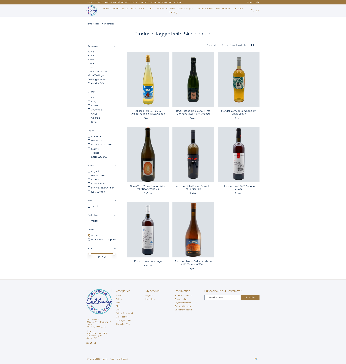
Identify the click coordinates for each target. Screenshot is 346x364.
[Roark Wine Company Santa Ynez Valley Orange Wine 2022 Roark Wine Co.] (148, 154)
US (92, 97)
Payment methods (183, 303)
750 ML (95, 206)
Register (149, 295)
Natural (95, 179)
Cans (150, 8)
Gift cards (238, 8)
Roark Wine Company (103, 239)
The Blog (173, 12)
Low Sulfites (98, 191)
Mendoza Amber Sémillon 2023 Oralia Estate (238, 112)
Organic (95, 171)
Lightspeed (123, 359)
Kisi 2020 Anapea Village (148, 261)
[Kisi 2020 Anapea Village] (148, 229)
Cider (141, 8)
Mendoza (96, 140)
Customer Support (183, 310)
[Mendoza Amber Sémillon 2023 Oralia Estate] (239, 79)
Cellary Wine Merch (165, 8)
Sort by (225, 45)
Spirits (125, 8)
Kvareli (95, 148)
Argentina (96, 109)
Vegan (95, 220)
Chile (94, 113)
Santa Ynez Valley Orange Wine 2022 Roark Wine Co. (148, 187)
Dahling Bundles (205, 8)
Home (106, 8)
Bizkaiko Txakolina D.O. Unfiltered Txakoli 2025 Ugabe (148, 112)
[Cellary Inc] (91, 10)
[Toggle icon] (252, 10)
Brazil (94, 121)
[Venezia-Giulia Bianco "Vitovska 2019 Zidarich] (193, 154)
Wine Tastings (96, 75)
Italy (93, 101)
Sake (133, 8)
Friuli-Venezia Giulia (102, 144)
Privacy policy (181, 299)
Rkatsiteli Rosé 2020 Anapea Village (239, 187)
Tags (97, 24)
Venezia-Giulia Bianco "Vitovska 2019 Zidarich (193, 187)
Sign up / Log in (253, 2)
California (96, 136)
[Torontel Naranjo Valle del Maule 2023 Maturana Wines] (193, 229)
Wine (91, 51)
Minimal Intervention (102, 187)
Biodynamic (98, 175)
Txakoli (95, 152)
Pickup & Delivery (183, 306)
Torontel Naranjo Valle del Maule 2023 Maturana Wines (193, 262)
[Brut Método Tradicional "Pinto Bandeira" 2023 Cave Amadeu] (193, 79)
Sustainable (98, 183)
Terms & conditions (183, 295)
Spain (94, 105)
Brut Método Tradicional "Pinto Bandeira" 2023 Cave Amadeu (193, 112)
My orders (149, 299)
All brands (97, 235)
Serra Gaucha (99, 156)
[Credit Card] (256, 359)
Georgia (95, 117)
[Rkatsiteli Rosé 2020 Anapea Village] (239, 154)
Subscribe (249, 297)
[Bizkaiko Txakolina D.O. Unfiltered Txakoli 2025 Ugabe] (148, 79)
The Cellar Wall (223, 8)
